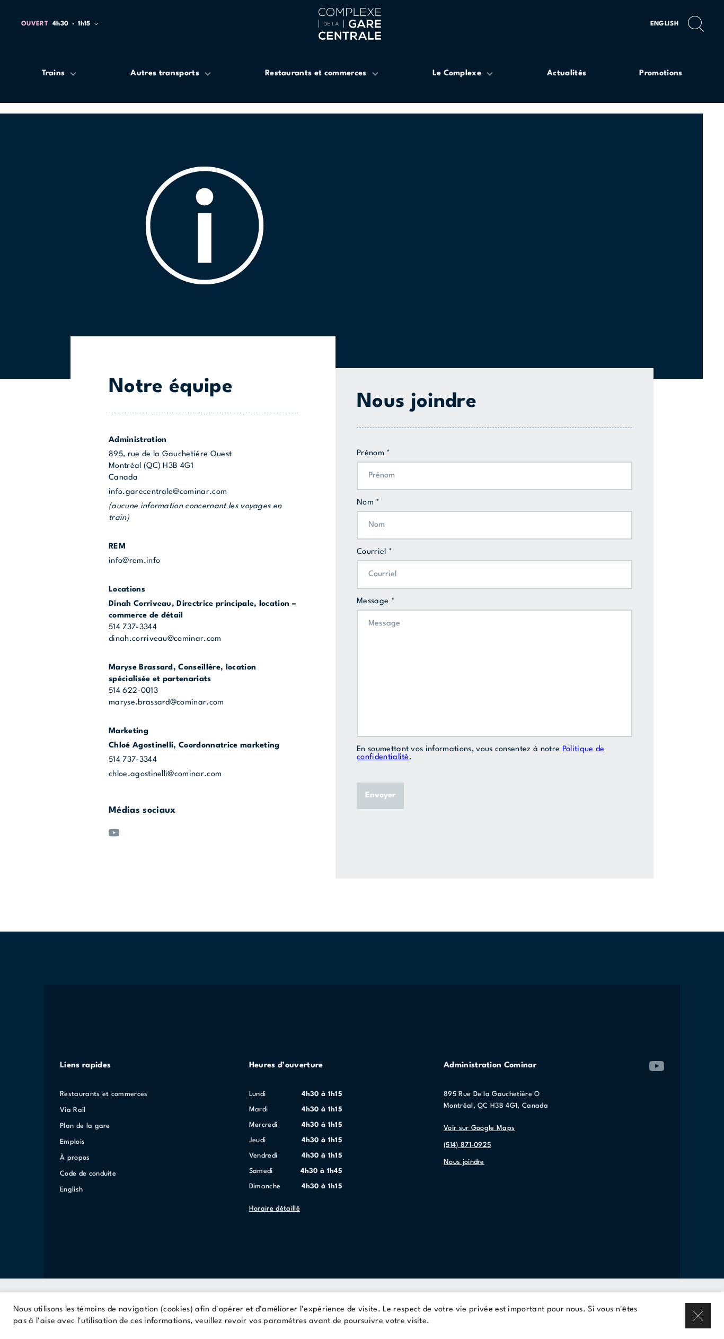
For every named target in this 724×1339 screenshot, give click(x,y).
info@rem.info (134, 561)
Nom (365, 503)
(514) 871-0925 (467, 1145)
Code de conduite (88, 1173)
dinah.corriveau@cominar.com (165, 639)
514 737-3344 (133, 627)
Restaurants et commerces (104, 1094)
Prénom (370, 453)
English (664, 24)
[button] (64, 24)
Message (373, 601)
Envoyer (380, 795)
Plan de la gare (85, 1126)
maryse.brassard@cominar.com (166, 703)
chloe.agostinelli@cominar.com (165, 774)
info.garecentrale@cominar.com (168, 492)
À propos (75, 1157)
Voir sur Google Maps (479, 1128)
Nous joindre (464, 1162)
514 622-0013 (133, 691)
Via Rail (73, 1110)
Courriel (371, 552)
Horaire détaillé (274, 1208)
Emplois (72, 1141)
